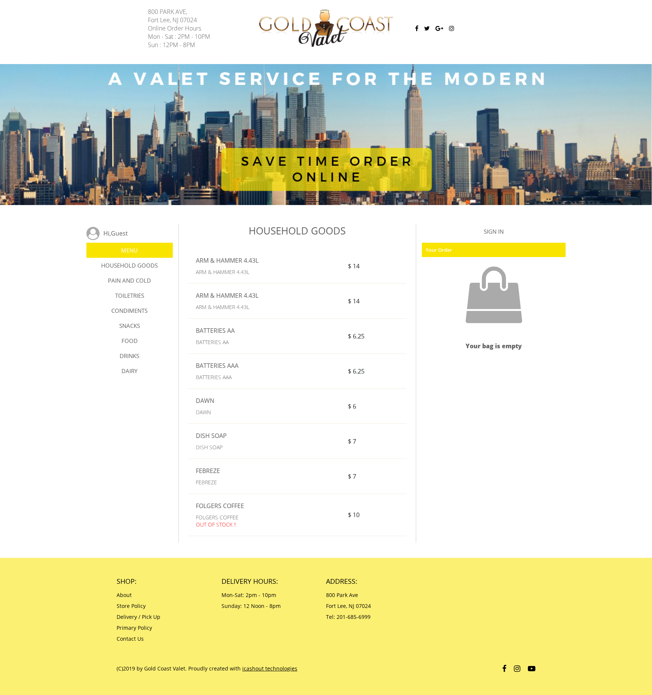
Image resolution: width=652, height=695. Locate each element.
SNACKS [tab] (129, 325)
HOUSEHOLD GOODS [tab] (129, 265)
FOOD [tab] (129, 340)
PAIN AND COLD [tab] (129, 280)
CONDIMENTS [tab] (129, 310)
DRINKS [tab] (129, 356)
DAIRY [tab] (129, 371)
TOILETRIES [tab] (129, 295)
